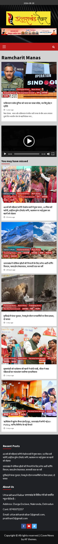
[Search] (53, 47)
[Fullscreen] (53, 153)
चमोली (41, 253)
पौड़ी (31, 309)
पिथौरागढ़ (48, 253)
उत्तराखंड (44, 93)
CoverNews (47, 535)
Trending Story (10, 93)
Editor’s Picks (9, 89)
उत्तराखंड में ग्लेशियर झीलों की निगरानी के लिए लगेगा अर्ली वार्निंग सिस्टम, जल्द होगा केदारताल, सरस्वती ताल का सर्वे (27, 468)
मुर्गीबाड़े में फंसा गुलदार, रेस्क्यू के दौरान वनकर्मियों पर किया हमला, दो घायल (29, 477)
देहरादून (14, 361)
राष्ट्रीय (6, 96)
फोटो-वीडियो (14, 414)
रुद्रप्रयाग (14, 256)
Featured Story (23, 89)
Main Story (36, 89)
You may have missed (26, 93)
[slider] (26, 154)
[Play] (5, 153)
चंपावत (6, 200)
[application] (29, 141)
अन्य (38, 93)
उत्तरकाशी (26, 253)
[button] (29, 141)
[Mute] (48, 153)
